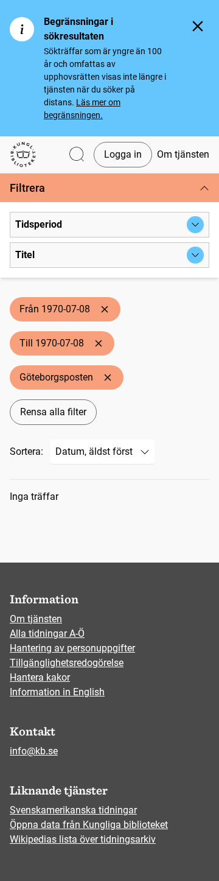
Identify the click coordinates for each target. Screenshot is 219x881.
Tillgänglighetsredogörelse (66, 663)
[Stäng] (197, 26)
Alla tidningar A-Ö (47, 633)
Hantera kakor (40, 677)
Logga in (123, 154)
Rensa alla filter (53, 412)
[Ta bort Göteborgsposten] (107, 377)
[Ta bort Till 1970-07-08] (98, 343)
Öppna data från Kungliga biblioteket (89, 824)
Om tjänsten (183, 154)
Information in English (57, 692)
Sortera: (26, 451)
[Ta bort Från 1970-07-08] (104, 309)
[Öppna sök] (76, 155)
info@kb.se (34, 751)
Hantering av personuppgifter (72, 648)
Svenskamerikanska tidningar (73, 810)
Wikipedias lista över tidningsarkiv (83, 839)
